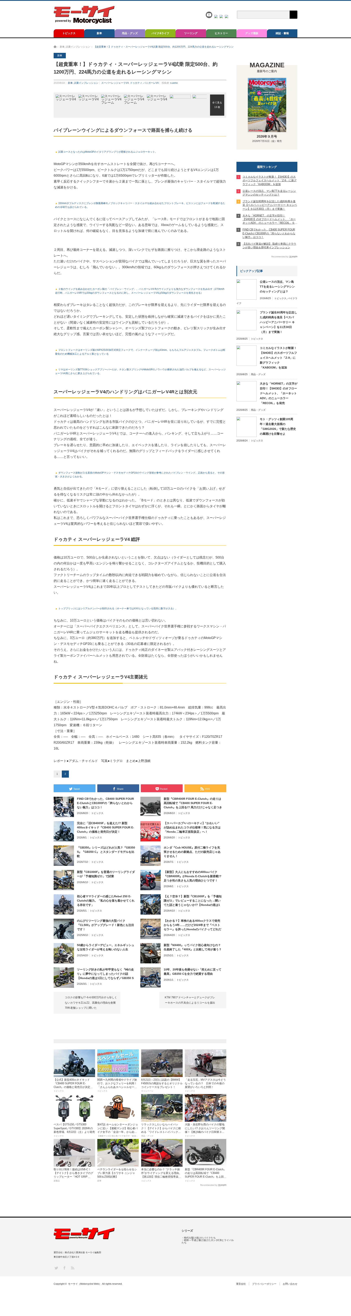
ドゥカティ (136, 83)
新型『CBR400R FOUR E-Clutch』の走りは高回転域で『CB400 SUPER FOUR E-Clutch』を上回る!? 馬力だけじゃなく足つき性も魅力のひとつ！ (193, 803)
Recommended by (208, 1185)
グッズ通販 (251, 33)
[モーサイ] (84, 22)
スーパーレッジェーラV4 (115, 83)
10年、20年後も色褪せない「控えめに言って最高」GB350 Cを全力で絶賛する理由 (192, 971)
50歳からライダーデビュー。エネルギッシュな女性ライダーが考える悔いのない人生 (105, 947)
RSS (72, 1267)
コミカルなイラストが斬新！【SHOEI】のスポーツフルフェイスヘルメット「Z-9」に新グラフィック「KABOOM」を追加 (278, 357)
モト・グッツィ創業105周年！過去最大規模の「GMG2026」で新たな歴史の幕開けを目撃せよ (278, 426)
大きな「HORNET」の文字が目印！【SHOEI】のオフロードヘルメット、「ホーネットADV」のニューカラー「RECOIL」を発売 (278, 393)
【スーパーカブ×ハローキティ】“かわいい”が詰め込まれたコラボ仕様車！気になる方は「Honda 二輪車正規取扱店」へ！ (192, 827)
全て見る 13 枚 (217, 105)
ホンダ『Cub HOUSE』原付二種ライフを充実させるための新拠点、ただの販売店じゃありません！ (192, 852)
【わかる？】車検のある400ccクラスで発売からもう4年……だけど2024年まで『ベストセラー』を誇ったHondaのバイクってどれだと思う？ (192, 925)
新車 (99, 33)
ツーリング (190, 33)
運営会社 (241, 1283)
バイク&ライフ (160, 33)
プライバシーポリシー (264, 1283)
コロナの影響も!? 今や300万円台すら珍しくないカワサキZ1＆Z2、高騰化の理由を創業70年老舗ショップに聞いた (91, 1002)
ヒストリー (221, 33)
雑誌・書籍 (282, 33)
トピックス (69, 33)
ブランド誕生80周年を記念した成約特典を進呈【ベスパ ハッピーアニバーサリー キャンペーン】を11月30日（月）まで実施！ (278, 322)
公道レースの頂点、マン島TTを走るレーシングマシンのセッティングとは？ (277, 286)
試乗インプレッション (86, 83)
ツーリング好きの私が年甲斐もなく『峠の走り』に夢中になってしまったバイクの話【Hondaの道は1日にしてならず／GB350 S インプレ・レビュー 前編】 (105, 974)
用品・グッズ (130, 33)
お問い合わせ (290, 1283)
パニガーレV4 (151, 83)
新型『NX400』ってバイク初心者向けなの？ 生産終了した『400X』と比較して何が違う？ (193, 947)
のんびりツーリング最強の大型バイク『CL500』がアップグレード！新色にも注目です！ (105, 925)
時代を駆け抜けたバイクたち (200, 1237)
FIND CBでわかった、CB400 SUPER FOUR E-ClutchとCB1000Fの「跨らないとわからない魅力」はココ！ (105, 803)
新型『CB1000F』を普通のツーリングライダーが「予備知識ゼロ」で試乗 (106, 874)
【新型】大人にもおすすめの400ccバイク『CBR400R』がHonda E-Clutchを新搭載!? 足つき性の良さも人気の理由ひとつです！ (192, 876)
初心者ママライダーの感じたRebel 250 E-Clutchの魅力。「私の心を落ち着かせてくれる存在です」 (105, 900)
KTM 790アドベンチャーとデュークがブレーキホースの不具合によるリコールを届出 (190, 1000)
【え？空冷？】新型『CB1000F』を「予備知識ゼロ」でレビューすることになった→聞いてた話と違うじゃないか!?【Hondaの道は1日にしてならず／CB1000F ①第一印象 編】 (193, 901)
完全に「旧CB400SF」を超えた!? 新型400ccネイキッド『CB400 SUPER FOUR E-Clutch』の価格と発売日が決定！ (105, 827)
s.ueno (174, 83)
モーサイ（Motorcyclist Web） (84, 1283)
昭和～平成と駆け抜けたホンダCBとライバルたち (208, 1241)
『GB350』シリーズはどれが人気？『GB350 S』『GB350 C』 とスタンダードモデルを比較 (106, 852)
